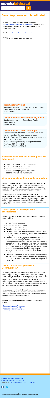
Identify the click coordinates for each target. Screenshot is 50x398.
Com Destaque (16, 382)
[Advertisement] (25, 70)
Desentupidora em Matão (12, 308)
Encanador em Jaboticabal (22, 33)
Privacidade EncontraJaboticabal (28, 394)
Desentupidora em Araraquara (14, 306)
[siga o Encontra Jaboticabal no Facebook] (2, 388)
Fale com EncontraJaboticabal (12, 380)
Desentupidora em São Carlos (14, 310)
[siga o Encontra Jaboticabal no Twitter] (7, 388)
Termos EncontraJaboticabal (9, 394)
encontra (15, 3)
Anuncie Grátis (29, 382)
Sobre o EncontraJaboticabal (12, 379)
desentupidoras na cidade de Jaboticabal (18, 24)
